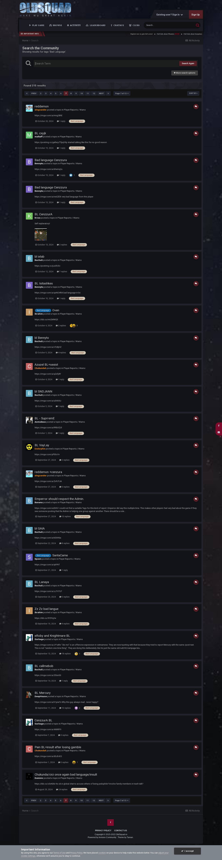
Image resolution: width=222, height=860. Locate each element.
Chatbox (118, 25)
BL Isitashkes (44, 283)
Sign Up (195, 14)
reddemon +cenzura (48, 472)
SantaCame (60, 555)
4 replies (62, 352)
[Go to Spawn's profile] (29, 557)
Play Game (38, 25)
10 (81, 93)
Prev (33, 93)
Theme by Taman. (125, 837)
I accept (188, 851)
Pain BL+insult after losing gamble (58, 747)
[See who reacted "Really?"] (71, 325)
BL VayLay (42, 445)
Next (101, 93)
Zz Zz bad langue (46, 609)
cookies (102, 853)
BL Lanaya (42, 582)
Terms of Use (59, 853)
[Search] (198, 25)
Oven (55, 310)
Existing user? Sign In (168, 14)
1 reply (62, 121)
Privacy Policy (103, 830)
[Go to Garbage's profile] (29, 637)
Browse (57, 25)
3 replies (65, 487)
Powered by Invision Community (102, 837)
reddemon (42, 106)
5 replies (65, 597)
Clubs (136, 25)
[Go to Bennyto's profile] (29, 161)
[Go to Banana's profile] (29, 500)
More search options (185, 73)
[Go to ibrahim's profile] (29, 312)
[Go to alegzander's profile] (29, 108)
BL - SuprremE (45, 418)
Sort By (192, 93)
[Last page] (108, 93)
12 (94, 93)
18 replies (66, 653)
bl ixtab (39, 256)
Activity (75, 25)
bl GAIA (40, 528)
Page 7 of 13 (121, 93)
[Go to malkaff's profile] (29, 135)
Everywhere (185, 25)
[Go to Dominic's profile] (29, 776)
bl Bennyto (42, 338)
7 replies (63, 271)
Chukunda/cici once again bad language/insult (66, 774)
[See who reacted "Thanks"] (76, 708)
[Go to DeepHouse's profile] (29, 694)
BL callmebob (44, 666)
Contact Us (120, 830)
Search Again (188, 63)
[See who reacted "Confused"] (76, 653)
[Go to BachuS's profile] (29, 258)
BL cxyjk (40, 133)
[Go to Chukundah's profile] (29, 366)
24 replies (62, 789)
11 (88, 93)
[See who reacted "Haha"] (74, 325)
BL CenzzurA (43, 214)
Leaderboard (97, 25)
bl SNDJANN (43, 391)
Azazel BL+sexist (46, 364)
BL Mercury (43, 693)
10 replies (66, 516)
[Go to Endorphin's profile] (29, 447)
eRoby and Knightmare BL (52, 636)
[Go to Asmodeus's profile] (29, 420)
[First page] (26, 93)
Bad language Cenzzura (51, 160)
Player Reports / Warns (75, 110)
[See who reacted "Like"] (71, 175)
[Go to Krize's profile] (29, 216)
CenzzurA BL (43, 720)
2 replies (63, 244)
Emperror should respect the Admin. (59, 499)
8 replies (65, 543)
